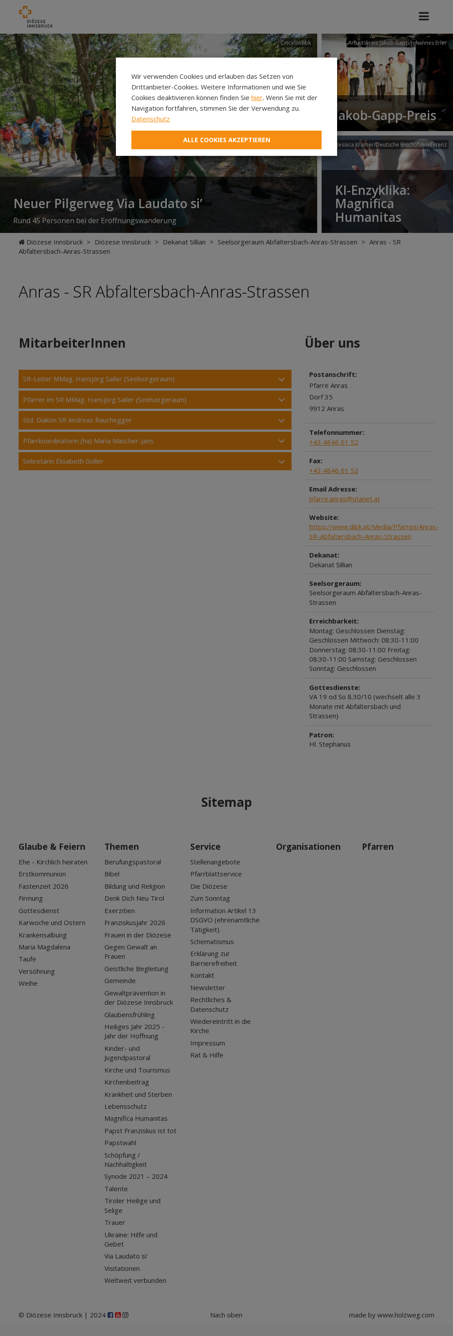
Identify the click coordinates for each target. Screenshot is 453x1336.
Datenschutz (150, 118)
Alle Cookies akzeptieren (226, 140)
